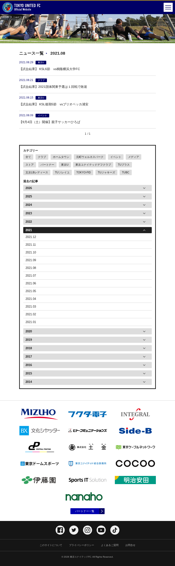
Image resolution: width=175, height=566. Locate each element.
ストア (30, 164)
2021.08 (31, 268)
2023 (29, 213)
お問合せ (130, 545)
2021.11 (31, 244)
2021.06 (31, 283)
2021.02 (31, 314)
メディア (133, 157)
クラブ (42, 157)
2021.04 (31, 299)
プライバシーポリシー (81, 545)
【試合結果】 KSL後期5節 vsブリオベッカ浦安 (53, 104)
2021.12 (31, 237)
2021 (29, 230)
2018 (29, 348)
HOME (5, 17)
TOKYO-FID (83, 172)
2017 (29, 356)
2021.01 (31, 322)
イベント (115, 157)
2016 (29, 365)
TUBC (125, 172)
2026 (29, 188)
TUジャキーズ (106, 172)
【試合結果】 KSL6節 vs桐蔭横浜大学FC (51, 69)
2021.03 (31, 306)
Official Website (27, 7)
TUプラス (124, 164)
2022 (29, 221)
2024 (29, 205)
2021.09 (31, 260)
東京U (65, 164)
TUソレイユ (62, 172)
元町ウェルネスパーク (89, 157)
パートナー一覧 (84, 511)
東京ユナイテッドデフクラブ (93, 164)
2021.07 (31, 275)
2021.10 (31, 252)
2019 (29, 339)
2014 (29, 382)
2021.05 (31, 291)
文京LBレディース (37, 172)
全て (28, 157)
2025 (29, 196)
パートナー (47, 164)
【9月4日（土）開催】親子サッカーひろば (49, 122)
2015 (29, 373)
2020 (29, 331)
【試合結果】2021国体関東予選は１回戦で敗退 (53, 86)
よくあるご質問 (109, 545)
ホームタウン (61, 157)
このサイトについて (51, 545)
